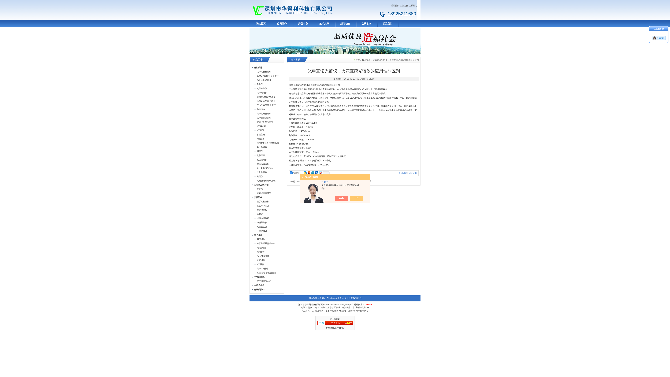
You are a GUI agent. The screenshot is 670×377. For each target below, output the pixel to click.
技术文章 (324, 23)
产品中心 (303, 23)
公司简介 (282, 23)
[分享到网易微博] (320, 173)
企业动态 (348, 298)
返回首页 (395, 5)
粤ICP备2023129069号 (358, 311)
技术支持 (366, 60)
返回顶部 (412, 173)
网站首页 (261, 23)
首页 (358, 60)
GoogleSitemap (308, 311)
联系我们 (413, 5)
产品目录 (258, 59)
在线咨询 (366, 23)
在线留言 (404, 5)
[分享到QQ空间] (305, 173)
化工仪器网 (335, 319)
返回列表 (403, 173)
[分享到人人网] (316, 173)
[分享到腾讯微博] (313, 173)
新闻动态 (345, 23)
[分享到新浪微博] (309, 173)
